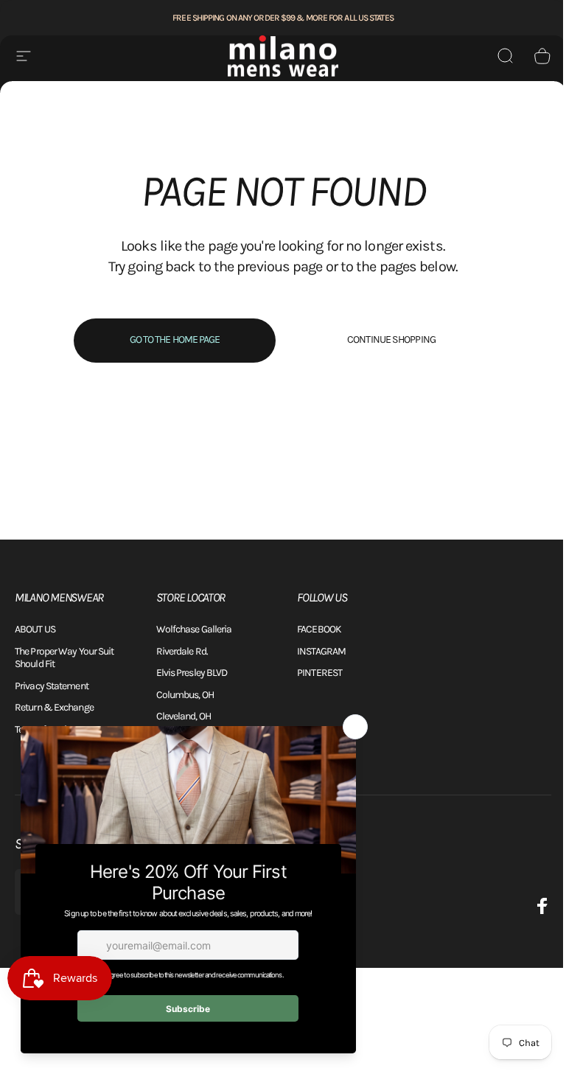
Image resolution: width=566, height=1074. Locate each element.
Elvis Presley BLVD (192, 672)
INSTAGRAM (321, 651)
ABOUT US (35, 629)
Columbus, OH (185, 694)
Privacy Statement (51, 686)
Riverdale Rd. (182, 651)
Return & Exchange (54, 707)
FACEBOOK (319, 629)
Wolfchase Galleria (194, 629)
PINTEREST (319, 672)
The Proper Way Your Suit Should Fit (64, 658)
